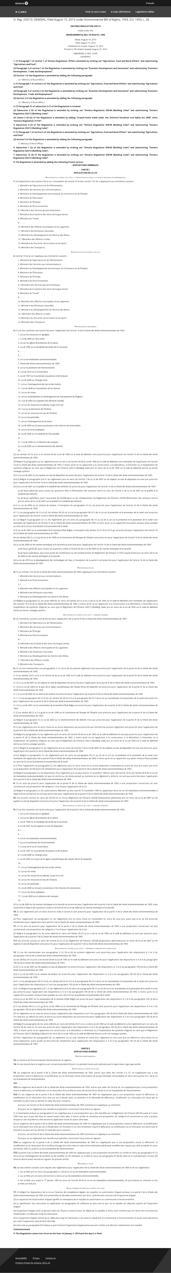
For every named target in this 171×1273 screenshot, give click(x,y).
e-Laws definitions (121, 11)
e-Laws (20, 12)
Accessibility (21, 1258)
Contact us (51, 1258)
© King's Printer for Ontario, (32, 1262)
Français (150, 3)
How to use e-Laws (96, 11)
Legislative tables (145, 11)
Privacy (36, 1258)
